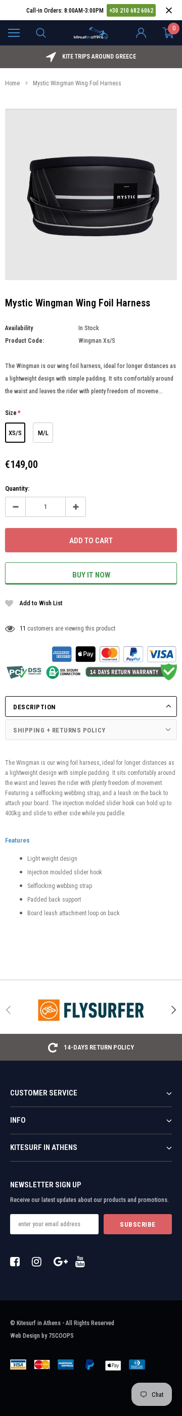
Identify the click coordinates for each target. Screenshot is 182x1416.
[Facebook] (17, 1261)
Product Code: (24, 340)
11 (23, 628)
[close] (168, 10)
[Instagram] (39, 1261)
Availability (19, 328)
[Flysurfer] (91, 1010)
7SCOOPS (61, 1335)
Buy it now (91, 575)
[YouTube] (82, 1261)
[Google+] (61, 1261)
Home (12, 83)
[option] (91, 57)
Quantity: (17, 488)
